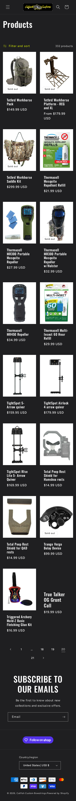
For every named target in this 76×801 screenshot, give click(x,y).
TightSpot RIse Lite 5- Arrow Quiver (17, 476)
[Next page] (43, 658)
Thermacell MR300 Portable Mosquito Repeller (18, 256)
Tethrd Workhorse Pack (19, 102)
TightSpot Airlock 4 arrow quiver (56, 405)
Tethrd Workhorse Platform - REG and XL (56, 104)
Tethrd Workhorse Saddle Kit (19, 179)
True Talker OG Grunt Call (54, 599)
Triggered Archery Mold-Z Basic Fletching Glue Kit (19, 621)
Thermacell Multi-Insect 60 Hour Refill (56, 334)
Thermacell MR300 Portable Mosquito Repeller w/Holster (55, 258)
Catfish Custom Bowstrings (32, 793)
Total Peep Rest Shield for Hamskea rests (55, 476)
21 (32, 658)
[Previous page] (10, 649)
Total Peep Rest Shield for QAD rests (18, 548)
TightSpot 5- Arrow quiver (16, 405)
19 (52, 649)
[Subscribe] (63, 717)
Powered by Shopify (58, 793)
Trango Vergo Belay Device (53, 546)
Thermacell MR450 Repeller (18, 332)
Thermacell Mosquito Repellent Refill (54, 181)
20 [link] (63, 649)
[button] (8, 7)
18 (42, 649)
